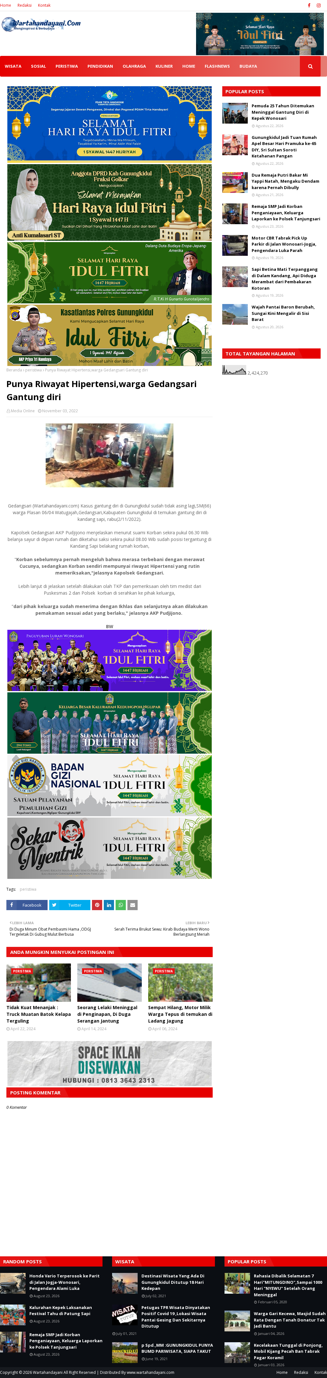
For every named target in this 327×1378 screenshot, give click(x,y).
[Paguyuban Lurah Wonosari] (109, 689)
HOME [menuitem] (188, 66)
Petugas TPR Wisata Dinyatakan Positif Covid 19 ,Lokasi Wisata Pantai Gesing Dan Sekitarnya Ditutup (175, 1317)
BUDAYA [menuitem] (248, 66)
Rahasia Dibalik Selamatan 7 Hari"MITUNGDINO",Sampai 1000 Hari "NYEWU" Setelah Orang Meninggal (288, 1285)
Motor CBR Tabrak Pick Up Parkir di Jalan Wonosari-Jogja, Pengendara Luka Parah (284, 244)
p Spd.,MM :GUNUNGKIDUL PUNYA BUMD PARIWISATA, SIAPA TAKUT (177, 1348)
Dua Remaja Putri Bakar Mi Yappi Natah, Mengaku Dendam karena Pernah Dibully (285, 181)
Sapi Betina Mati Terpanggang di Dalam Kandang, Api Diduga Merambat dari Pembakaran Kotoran (285, 278)
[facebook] (309, 5)
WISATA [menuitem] (13, 66)
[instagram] (318, 5)
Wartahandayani (48, 1372)
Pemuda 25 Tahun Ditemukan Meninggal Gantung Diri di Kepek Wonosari (283, 112)
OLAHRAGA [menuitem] (134, 66)
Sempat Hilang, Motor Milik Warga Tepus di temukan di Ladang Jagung (180, 1014)
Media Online (23, 411)
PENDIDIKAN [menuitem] (100, 66)
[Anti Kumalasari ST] (109, 239)
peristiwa (33, 370)
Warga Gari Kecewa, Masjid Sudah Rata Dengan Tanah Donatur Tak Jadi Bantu (290, 1320)
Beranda (14, 370)
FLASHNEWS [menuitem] (217, 66)
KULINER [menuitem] (164, 66)
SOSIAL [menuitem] (38, 66)
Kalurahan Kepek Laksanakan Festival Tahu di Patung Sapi (60, 1311)
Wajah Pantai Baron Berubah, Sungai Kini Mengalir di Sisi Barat (283, 313)
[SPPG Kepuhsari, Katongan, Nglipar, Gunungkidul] (109, 814)
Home (5, 5)
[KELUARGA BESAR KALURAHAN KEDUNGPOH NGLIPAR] (109, 752)
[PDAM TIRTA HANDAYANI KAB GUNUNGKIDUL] (109, 161)
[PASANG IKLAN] (109, 1084)
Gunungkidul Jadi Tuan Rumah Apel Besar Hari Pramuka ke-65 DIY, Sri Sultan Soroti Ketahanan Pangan (284, 146)
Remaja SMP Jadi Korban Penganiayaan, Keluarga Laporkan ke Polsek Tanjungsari (286, 212)
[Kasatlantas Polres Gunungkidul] (109, 364)
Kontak (44, 5)
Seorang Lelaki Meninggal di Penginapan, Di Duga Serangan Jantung (107, 1014)
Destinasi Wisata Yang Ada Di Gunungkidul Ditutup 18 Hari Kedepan (172, 1282)
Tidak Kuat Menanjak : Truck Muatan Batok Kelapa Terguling (38, 1014)
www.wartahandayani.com (150, 1372)
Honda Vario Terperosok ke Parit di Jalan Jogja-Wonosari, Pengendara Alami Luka (64, 1282)
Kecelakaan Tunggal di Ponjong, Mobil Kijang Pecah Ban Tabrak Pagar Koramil (288, 1351)
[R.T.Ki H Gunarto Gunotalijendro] (109, 302)
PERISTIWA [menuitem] (67, 66)
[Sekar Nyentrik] (109, 877)
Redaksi (25, 5)
